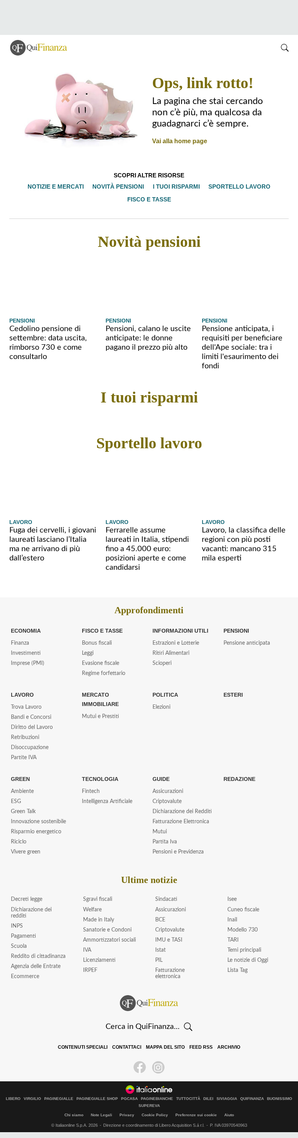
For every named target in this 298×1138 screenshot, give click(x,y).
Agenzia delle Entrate (36, 966)
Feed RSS (199, 1047)
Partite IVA (23, 757)
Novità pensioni (120, 186)
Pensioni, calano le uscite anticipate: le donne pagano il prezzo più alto (148, 338)
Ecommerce (25, 976)
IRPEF (90, 970)
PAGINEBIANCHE (157, 1099)
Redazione (239, 779)
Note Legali (101, 1115)
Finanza (20, 643)
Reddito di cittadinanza (38, 956)
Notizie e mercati (59, 186)
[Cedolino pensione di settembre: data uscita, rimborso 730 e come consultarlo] (52, 285)
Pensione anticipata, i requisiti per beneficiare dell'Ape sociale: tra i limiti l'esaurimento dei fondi (242, 347)
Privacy (127, 1115)
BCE (160, 920)
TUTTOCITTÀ (188, 1099)
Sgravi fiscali (97, 899)
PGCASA (129, 1099)
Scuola (19, 946)
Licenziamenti (99, 960)
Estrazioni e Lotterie (175, 643)
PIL (159, 960)
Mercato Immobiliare (100, 699)
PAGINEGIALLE (58, 1099)
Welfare (92, 909)
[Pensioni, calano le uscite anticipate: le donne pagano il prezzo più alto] (149, 285)
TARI (233, 940)
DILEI (208, 1099)
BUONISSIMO (279, 1099)
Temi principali (244, 950)
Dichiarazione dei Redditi (182, 811)
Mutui (159, 831)
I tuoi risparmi (176, 186)
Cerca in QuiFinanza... (143, 1026)
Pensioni (22, 320)
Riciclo (18, 842)
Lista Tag (237, 970)
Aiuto (229, 1115)
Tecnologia (99, 779)
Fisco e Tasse (100, 630)
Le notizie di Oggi (247, 960)
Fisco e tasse (149, 199)
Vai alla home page (177, 141)
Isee (232, 899)
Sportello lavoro (237, 186)
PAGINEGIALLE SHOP (97, 1099)
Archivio (226, 1047)
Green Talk (23, 811)
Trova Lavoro (26, 707)
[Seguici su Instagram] (158, 1067)
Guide (160, 779)
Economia (26, 630)
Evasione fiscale (100, 663)
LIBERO (13, 1099)
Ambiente (22, 791)
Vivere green (25, 852)
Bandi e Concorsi (31, 717)
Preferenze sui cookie (196, 1115)
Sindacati (166, 899)
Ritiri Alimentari (170, 653)
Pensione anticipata (247, 643)
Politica (164, 694)
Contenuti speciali (85, 1047)
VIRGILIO (32, 1099)
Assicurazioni (167, 791)
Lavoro (20, 522)
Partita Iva (164, 842)
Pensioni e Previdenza (178, 852)
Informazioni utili (179, 630)
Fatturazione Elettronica (180, 821)
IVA (87, 950)
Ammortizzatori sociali (109, 940)
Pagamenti (23, 936)
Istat (160, 950)
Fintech (91, 791)
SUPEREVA (149, 1106)
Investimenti (26, 653)
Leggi (88, 653)
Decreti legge (26, 899)
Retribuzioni (25, 737)
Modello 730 (242, 930)
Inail (232, 920)
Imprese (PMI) (27, 663)
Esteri (232, 694)
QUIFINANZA (252, 1099)
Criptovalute (167, 801)
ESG (16, 801)
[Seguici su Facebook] (139, 1067)
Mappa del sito (165, 1047)
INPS (17, 926)
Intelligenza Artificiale (107, 801)
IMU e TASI (168, 940)
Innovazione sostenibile (38, 821)
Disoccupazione (30, 747)
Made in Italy (98, 920)
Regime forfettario (103, 673)
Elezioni (161, 707)
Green (20, 779)
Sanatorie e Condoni (107, 930)
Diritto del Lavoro (32, 727)
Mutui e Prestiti (100, 716)
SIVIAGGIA (227, 1099)
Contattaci (128, 1047)
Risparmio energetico (36, 831)
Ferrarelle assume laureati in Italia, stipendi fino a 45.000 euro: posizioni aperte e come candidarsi (147, 548)
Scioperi (162, 663)
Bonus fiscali (97, 643)
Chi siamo (73, 1115)
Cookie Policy (155, 1115)
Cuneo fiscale (243, 909)
